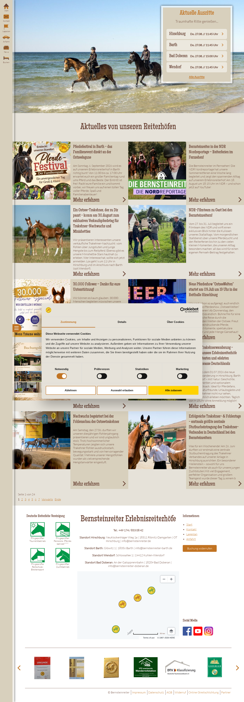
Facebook (187, 631)
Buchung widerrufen (199, 548)
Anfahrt (6, 41)
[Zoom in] (171, 579)
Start (6, 10)
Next (237, 668)
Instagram (208, 631)
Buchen (6, 62)
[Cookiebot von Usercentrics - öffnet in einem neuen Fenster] (182, 310)
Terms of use (149, 638)
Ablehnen (71, 390)
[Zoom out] (164, 579)
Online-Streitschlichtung (203, 692)
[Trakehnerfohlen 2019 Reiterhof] (41, 234)
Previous (19, 668)
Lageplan (6, 31)
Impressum (139, 692)
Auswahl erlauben (122, 390)
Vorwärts (47, 499)
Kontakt (6, 21)
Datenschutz (156, 692)
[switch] (102, 376)
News (6, 52)
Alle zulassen (173, 390)
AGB (169, 692)
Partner (226, 692)
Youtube (197, 631)
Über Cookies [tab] (175, 322)
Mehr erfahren (86, 200)
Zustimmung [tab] (68, 322)
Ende (58, 499)
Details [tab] (122, 322)
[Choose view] (171, 631)
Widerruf (180, 692)
